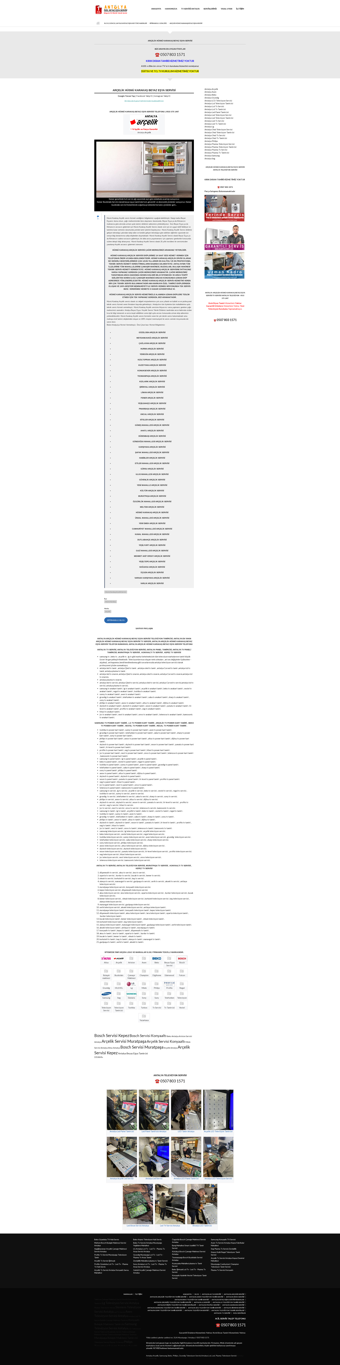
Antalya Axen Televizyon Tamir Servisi (206, 1297)
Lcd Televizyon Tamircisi (222, 103)
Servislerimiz (210, 9)
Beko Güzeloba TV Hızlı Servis (106, 1239)
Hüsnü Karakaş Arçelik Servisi (115, 592)
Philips (215, 141)
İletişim (240, 9)
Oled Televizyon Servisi (222, 129)
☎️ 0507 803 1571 (170, 54)
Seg (213, 158)
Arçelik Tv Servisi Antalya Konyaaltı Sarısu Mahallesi (111, 1271)
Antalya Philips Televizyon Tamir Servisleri (177, 1305)
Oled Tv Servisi (218, 135)
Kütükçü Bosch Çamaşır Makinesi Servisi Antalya (188, 1252)
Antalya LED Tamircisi (202, 1225)
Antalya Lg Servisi (202, 1302)
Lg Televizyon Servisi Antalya (120, 1303)
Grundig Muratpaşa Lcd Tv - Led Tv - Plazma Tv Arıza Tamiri (148, 1256)
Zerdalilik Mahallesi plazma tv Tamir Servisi (150, 1261)
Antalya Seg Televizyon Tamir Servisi (204, 1308)
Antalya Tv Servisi (222, 1313)
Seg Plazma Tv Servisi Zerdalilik (223, 1249)
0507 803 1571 (227, 320)
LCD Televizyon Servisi (222, 100)
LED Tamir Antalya (186, 1131)
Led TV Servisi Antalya (170, 1225)
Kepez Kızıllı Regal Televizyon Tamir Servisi (225, 1253)
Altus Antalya (114, 1048)
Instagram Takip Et (162, 96)
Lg (213, 126)
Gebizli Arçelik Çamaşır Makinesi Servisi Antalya (149, 1271)
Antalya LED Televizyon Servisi (218, 1178)
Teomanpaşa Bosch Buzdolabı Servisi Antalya (187, 1258)
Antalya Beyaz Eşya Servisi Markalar (228, 1299)
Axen (214, 92)
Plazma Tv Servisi (219, 150)
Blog (197, 1294)
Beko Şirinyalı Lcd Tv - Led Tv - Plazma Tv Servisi (189, 1270)
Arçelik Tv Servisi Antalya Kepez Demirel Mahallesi (227, 1259)
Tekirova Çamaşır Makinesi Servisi (108, 1299)
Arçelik (148, 132)
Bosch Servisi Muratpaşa (141, 1047)
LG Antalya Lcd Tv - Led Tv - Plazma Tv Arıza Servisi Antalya (149, 1250)
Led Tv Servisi (218, 121)
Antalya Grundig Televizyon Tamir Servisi (172, 1302)
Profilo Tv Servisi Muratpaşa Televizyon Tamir (110, 1256)
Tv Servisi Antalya (190, 9)
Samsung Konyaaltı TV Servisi (223, 1239)
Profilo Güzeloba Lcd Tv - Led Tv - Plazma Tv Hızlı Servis (111, 1265)
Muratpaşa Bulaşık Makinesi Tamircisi (116, 1337)
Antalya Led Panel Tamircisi (122, 1131)
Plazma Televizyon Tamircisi (224, 147)
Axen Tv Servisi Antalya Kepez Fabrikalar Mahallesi (227, 1244)
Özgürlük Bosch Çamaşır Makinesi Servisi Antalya (189, 1240)
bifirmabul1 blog (116, 620)
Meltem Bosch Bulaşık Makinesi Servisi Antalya (110, 1244)
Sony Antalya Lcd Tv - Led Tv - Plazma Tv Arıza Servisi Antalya (150, 1265)
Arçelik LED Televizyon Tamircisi (218, 1131)
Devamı (98, 1057)
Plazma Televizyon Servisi (223, 144)
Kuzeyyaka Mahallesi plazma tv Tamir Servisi (187, 1264)
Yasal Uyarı (226, 9)
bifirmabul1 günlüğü (158, 23)
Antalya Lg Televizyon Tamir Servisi (228, 1302)
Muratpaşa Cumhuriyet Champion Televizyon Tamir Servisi (225, 1265)
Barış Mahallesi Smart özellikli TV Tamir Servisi (188, 1246)
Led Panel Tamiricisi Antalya (154, 1131)
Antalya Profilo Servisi (209, 1305)
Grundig (215, 97)
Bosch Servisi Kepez (111, 1035)
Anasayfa (156, 9)
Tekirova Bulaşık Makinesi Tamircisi (122, 1334)
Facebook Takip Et (144, 96)
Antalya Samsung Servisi (233, 1305)
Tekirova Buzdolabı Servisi (111, 1332)
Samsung (216, 155)
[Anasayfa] (111, 9)
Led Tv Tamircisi (219, 124)
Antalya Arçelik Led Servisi (121, 1178)
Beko (214, 95)
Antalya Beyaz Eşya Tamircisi (133, 1053)
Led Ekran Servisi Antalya (138, 1225)
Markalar (128, 1294)
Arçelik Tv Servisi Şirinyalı (104, 1261)
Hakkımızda (171, 9)
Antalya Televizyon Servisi (197, 1310)
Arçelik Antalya (170, 1048)
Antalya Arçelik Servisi (234, 1294)
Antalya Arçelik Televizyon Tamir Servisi (168, 1297)
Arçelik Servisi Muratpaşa (124, 1041)
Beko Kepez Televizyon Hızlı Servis (147, 1239)
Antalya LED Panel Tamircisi (186, 1178)
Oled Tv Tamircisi (219, 138)
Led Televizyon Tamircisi (222, 118)
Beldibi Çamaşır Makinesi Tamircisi (114, 1320)
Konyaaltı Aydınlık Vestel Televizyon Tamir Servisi (189, 1276)
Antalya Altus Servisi (211, 1294)
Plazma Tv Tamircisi (220, 152)
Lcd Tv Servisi (218, 106)
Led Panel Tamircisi (220, 112)
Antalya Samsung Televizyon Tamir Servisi (166, 1308)
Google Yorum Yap (126, 96)
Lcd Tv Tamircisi (219, 109)
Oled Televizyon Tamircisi (223, 132)
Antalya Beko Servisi (235, 1297)
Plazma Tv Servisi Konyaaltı (222, 1270)
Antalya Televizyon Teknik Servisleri (227, 1310)
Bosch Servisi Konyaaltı (148, 1035)
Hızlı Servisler (239, 1313)
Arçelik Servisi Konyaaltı (166, 1041)
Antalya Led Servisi (154, 1178)
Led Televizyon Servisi (221, 115)
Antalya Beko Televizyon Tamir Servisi (192, 1299)
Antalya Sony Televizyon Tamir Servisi (165, 1310)
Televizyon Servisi (101, 1342)
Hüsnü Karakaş (110, 602)
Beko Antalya (172, 1036)
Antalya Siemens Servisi (234, 1308)
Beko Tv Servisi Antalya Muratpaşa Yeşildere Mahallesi (147, 1244)
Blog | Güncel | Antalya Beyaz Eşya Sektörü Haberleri (125, 23)
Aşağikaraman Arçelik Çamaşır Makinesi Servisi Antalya (110, 1250)
